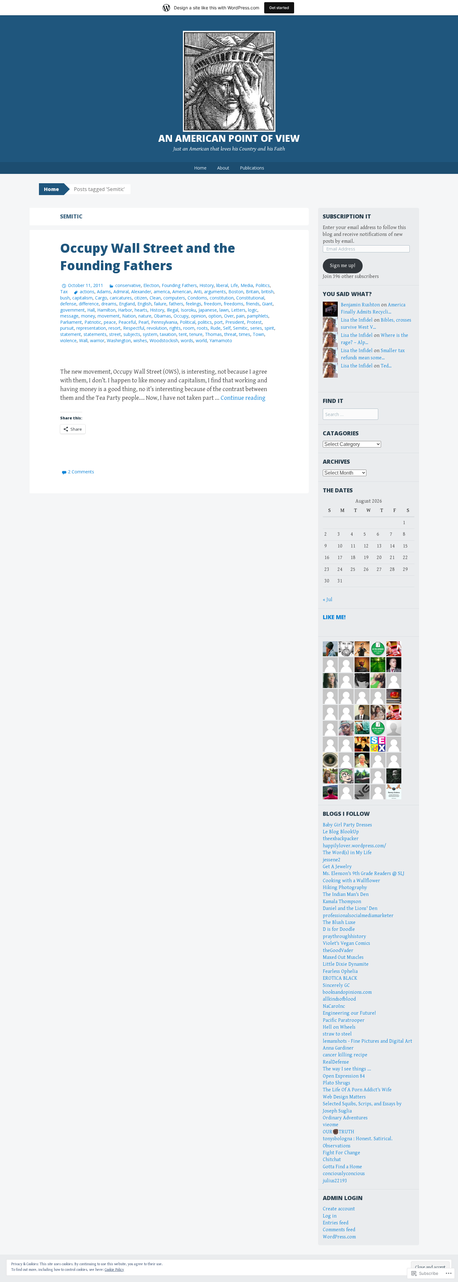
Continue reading (243, 398)
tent (183, 334)
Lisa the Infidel (357, 320)
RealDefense (336, 1062)
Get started (279, 7)
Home (200, 168)
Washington (119, 340)
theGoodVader (338, 951)
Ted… (386, 366)
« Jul (327, 600)
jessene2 (332, 860)
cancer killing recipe (345, 1055)
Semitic (240, 328)
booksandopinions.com (347, 992)
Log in (329, 1216)
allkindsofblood (339, 999)
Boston (235, 291)
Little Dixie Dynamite (346, 964)
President (234, 322)
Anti (198, 291)
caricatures (121, 298)
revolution (157, 328)
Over (229, 316)
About (223, 168)
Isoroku (188, 310)
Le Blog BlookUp (341, 832)
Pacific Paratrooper (344, 1020)
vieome (330, 1125)
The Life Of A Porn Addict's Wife (357, 1090)
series (256, 328)
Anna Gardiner (338, 1048)
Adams (104, 291)
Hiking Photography (345, 888)
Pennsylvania (164, 322)
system (150, 334)
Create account (339, 1209)
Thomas (213, 334)
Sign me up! (342, 266)
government (72, 310)
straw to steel (337, 1034)
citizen (140, 298)
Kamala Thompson (342, 902)
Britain (252, 291)
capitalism (82, 298)
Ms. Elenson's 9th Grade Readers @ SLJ (363, 874)
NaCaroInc (334, 1006)
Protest (254, 322)
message (69, 316)
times (244, 334)
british (267, 291)
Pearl (143, 322)
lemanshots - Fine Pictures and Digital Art (367, 1041)
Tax (64, 291)
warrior (97, 340)
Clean (155, 298)
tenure (196, 334)
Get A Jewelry (337, 867)
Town (258, 334)
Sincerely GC (336, 985)
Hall (91, 310)
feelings (193, 304)
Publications (252, 168)
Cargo (101, 298)
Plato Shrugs (336, 1083)
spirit (269, 328)
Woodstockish (164, 340)
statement (70, 334)
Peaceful (127, 322)
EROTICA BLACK (340, 978)
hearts (141, 310)
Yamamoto (220, 340)
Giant (267, 304)
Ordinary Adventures (345, 1118)
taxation (168, 334)
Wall (83, 340)
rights (175, 328)
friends (253, 304)
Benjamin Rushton (360, 305)
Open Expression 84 (344, 1076)
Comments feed (339, 1230)
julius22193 (335, 1181)
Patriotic (92, 322)
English (144, 304)
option (215, 316)
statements (95, 334)
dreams (109, 304)
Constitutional (250, 298)
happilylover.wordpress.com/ (354, 846)
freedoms (233, 304)
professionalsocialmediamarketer (358, 916)
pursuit (67, 328)
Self (227, 328)
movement (109, 316)
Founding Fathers (179, 285)
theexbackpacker (341, 839)
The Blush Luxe (339, 923)
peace (110, 322)
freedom (212, 304)
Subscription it (347, 216)
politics (205, 322)
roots (202, 328)
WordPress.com (339, 1237)
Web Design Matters (344, 1097)
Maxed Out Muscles (343, 957)
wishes (140, 340)
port (218, 322)
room (188, 328)
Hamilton (106, 310)
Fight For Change (341, 1153)
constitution (222, 298)
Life (234, 285)
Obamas (162, 316)
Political (187, 322)
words (187, 340)
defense (68, 304)
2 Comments (81, 472)
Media (247, 285)
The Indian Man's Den (346, 894)
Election (151, 285)
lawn (224, 310)
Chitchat (332, 1160)
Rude (215, 328)
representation (91, 328)
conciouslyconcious (344, 1174)
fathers (176, 304)
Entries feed (335, 1223)
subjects (131, 334)
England (127, 304)
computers (174, 298)
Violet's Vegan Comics (346, 943)
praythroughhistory (344, 937)
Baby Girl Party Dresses (347, 825)
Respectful (133, 328)
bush (65, 298)
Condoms (197, 298)
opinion (198, 316)
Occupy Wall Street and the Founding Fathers (147, 256)
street (115, 334)
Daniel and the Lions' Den (350, 908)
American (181, 291)
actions (87, 291)
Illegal (172, 310)
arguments (215, 291)
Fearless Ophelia (340, 971)
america (162, 291)
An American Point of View (229, 138)
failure (160, 304)
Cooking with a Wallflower (351, 881)
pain (240, 316)
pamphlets (257, 316)
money (88, 316)
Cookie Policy (114, 1270)
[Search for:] (350, 415)
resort (114, 328)
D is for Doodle (339, 929)
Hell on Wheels (339, 1027)
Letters (238, 310)
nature (144, 316)
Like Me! (334, 617)
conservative (128, 285)
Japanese (207, 310)
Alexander (141, 291)
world (201, 340)
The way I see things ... (347, 1069)
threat (230, 334)
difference (89, 304)
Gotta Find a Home (342, 1167)
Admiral (121, 291)
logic (252, 310)
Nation (129, 316)
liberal (222, 285)
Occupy (181, 316)
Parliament (71, 322)
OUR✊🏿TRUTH (338, 1132)
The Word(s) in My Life (347, 853)
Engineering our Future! (349, 1013)
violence (68, 340)
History (206, 285)
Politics (262, 285)
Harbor (125, 310)
